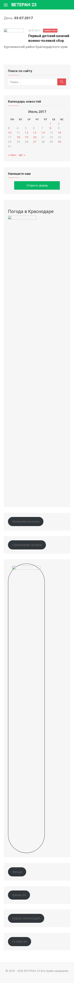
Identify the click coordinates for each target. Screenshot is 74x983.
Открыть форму (37, 185)
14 (43, 132)
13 (34, 132)
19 (26, 137)
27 (34, 141)
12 (26, 132)
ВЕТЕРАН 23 (23, 4)
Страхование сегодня (27, 545)
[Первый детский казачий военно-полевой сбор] (14, 35)
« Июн (12, 155)
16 (59, 132)
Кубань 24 (19, 895)
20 (34, 137)
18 (18, 137)
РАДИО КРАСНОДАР (26, 918)
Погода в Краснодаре (31, 211)
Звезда (17, 872)
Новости (49, 30)
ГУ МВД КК (19, 941)
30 (59, 141)
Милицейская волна (25, 521)
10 (9, 132)
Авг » (22, 155)
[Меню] (7, 4)
